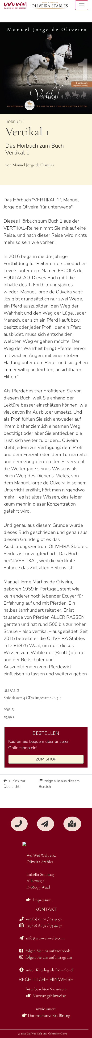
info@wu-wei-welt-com (45, 938)
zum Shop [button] (46, 759)
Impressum (42, 899)
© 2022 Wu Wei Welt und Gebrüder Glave (42, 1033)
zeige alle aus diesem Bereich (59, 783)
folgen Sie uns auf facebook (47, 950)
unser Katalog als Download (49, 969)
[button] (19, 824)
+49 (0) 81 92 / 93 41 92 (44, 919)
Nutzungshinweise (48, 996)
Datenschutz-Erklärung (48, 1015)
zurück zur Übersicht (14, 783)
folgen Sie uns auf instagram (48, 957)
